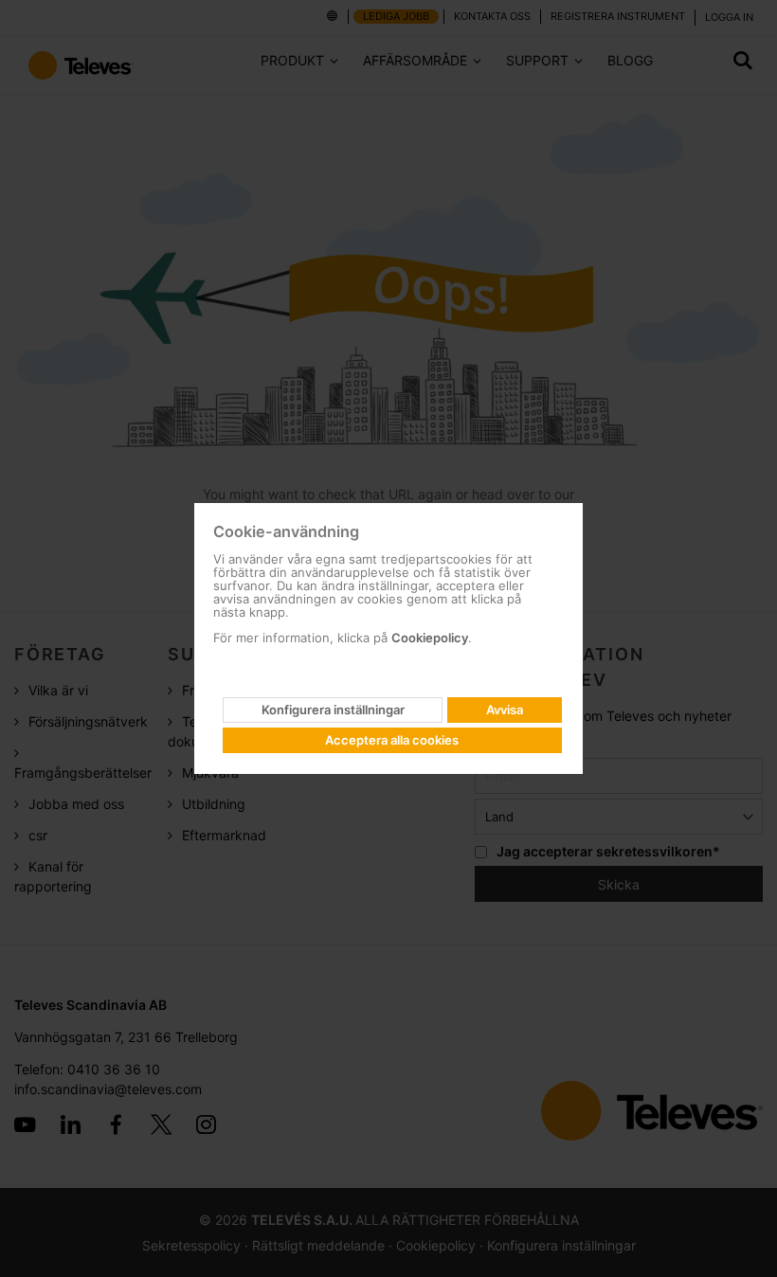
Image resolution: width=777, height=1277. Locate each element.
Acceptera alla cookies (392, 739)
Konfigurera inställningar (333, 709)
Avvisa (504, 709)
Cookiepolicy (429, 637)
